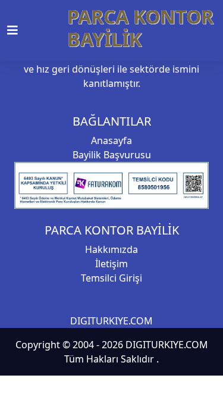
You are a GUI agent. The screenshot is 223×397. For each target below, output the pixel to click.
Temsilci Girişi (111, 278)
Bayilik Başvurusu (112, 154)
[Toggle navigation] (19, 30)
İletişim (111, 263)
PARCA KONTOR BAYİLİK (140, 28)
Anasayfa (111, 140)
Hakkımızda (111, 249)
